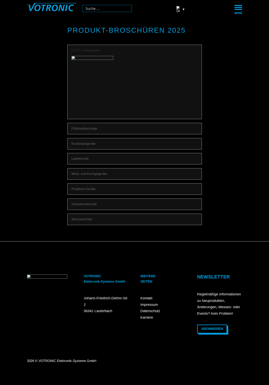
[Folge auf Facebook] (203, 364)
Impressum (149, 305)
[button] (180, 9)
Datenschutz (150, 311)
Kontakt (146, 298)
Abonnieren (212, 329)
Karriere (146, 317)
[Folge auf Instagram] (218, 364)
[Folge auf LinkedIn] (232, 364)
